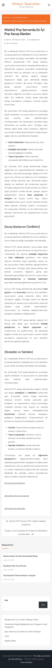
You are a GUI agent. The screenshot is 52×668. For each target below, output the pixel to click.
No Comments (12, 43)
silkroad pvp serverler (14, 508)
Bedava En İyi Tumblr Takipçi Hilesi (21, 619)
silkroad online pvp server (16, 496)
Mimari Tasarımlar (26, 3)
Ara (6, 600)
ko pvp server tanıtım (14, 483)
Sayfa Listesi (10, 641)
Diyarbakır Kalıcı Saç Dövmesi (14, 566)
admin (8, 40)
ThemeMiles (26, 662)
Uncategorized (34, 40)
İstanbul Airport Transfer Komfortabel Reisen (20, 556)
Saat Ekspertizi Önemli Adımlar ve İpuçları (19, 575)
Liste (7, 636)
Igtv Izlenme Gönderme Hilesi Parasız (23, 631)
